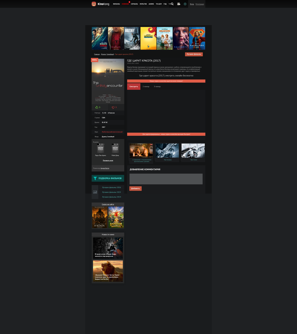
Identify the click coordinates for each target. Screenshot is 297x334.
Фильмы (116, 4)
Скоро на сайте (108, 204)
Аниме (151, 4)
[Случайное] (178, 4)
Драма (103, 54)
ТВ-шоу (159, 4)
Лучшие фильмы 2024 (111, 197)
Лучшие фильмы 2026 (111, 187)
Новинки (125, 4)
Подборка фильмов (110, 178)
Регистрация (200, 4)
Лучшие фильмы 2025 (111, 192)
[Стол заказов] (185, 4)
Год (165, 4)
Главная (97, 54)
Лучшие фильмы (194, 54)
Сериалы (134, 4)
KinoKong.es (101, 4)
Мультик (143, 4)
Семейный (110, 54)
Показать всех (108, 160)
